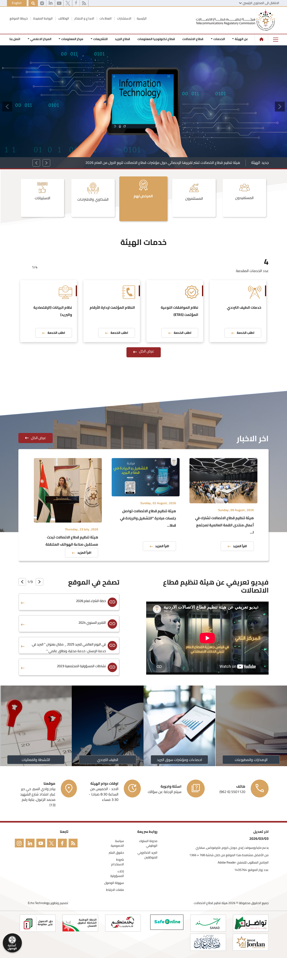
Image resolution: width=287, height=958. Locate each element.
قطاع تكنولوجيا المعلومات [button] (156, 39)
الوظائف (63, 18)
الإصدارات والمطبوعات (251, 759)
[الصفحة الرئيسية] (261, 39)
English (17, 3)
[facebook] (76, 3)
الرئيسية (141, 18)
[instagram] (42, 3)
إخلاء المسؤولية (117, 873)
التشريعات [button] (100, 39)
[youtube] (59, 3)
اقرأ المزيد (240, 546)
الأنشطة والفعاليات (36, 759)
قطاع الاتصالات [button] (192, 39)
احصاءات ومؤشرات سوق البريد (179, 759)
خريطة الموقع (19, 18)
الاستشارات (123, 18)
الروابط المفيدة (43, 18)
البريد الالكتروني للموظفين (147, 855)
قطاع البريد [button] (122, 39)
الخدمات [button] (219, 39)
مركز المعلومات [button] (72, 39)
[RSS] (84, 3)
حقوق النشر (116, 852)
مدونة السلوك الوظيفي (148, 843)
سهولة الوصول (114, 883)
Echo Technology (39, 903)
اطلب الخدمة (245, 333)
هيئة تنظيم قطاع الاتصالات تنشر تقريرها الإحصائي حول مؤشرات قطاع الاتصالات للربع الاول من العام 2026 (162, 162)
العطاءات (105, 18)
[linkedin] (50, 3)
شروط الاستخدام (117, 862)
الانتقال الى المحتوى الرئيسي (261, 3)
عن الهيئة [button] (241, 39)
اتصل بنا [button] (14, 39)
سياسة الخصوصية (117, 843)
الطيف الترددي (107, 759)
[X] (68, 3)
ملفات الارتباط (115, 889)
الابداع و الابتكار (84, 18)
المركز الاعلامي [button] (40, 39)
